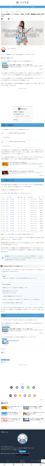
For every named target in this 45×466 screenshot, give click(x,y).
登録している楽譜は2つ (19, 112)
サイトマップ (22, 462)
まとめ (16, 119)
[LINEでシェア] (28, 387)
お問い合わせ (22, 460)
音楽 (8, 359)
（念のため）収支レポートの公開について (22, 117)
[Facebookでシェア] (17, 387)
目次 (22, 109)
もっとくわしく (22, 451)
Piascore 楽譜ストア (7, 58)
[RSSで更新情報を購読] (34, 395)
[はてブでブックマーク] (22, 387)
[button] (33, 387)
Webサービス (4, 359)
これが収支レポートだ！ (19, 114)
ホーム (8, 460)
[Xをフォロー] (10, 395)
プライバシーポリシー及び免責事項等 (37, 460)
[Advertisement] (22, 97)
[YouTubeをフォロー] (15, 395)
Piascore (3, 362)
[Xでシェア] (11, 387)
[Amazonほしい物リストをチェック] (20, 395)
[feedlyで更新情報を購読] (29, 395)
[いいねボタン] (2, 352)
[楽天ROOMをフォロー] (25, 395)
